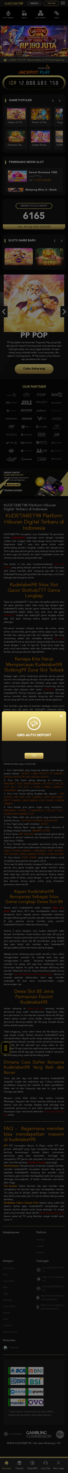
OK (34, 756)
